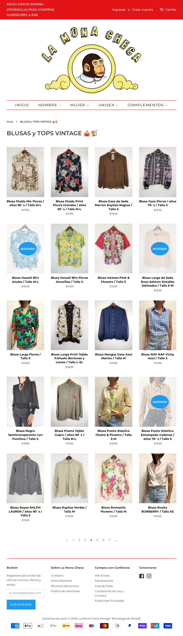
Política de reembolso (65, 591)
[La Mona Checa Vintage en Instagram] (148, 577)
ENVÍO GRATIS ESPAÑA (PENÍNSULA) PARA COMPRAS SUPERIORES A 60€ (30, 9)
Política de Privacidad (109, 600)
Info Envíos (102, 575)
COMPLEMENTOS (146, 105)
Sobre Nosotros (61, 580)
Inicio (22, 105)
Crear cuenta (142, 10)
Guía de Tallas (104, 586)
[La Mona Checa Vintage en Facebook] (141, 577)
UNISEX (107, 105)
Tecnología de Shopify (126, 618)
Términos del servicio (65, 586)
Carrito (170, 10)
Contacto (57, 575)
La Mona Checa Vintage (94, 618)
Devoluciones (104, 580)
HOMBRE (48, 105)
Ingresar (119, 10)
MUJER (78, 105)
